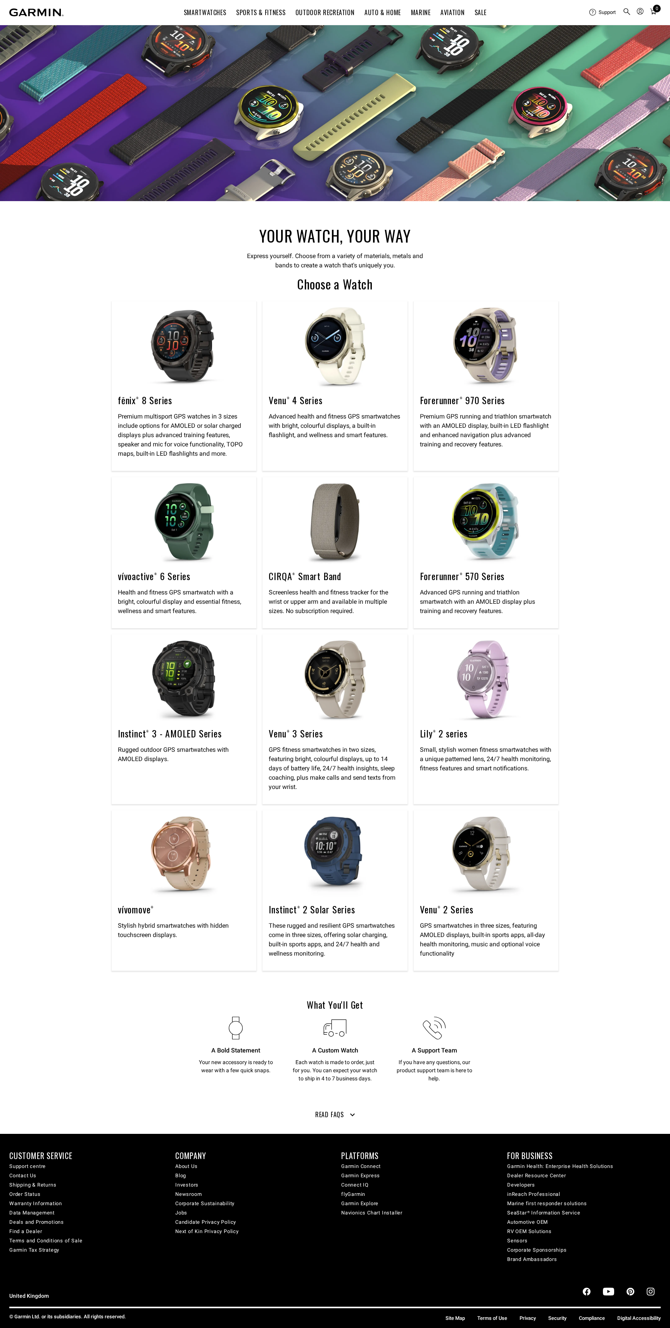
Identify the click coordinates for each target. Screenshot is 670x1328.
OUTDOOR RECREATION (325, 12)
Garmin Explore (359, 1203)
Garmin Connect (361, 1166)
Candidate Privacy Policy (205, 1222)
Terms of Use (492, 1318)
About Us (186, 1166)
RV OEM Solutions (529, 1231)
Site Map (455, 1318)
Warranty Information (35, 1203)
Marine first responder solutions (547, 1203)
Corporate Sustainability (205, 1203)
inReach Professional (533, 1194)
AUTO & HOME (382, 12)
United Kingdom (29, 1296)
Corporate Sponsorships (537, 1250)
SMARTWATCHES (205, 12)
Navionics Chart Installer (371, 1213)
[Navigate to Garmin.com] (36, 12)
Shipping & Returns (32, 1185)
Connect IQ (355, 1185)
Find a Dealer (25, 1231)
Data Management (32, 1213)
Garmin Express (360, 1175)
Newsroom (188, 1194)
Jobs (181, 1213)
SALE (481, 12)
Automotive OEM (527, 1222)
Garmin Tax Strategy (34, 1250)
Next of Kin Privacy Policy (207, 1231)
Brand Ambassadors (532, 1259)
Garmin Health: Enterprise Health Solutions (560, 1166)
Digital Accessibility (639, 1318)
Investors (187, 1185)
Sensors (517, 1241)
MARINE (421, 12)
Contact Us (22, 1175)
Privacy (528, 1318)
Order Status (25, 1194)
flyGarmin (353, 1194)
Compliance (592, 1318)
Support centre (27, 1166)
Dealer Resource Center (536, 1175)
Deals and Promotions (36, 1222)
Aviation (452, 12)
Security (557, 1318)
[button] (335, 1118)
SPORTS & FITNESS (260, 12)
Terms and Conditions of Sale (45, 1241)
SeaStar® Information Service (543, 1213)
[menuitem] (602, 12)
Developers (521, 1185)
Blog (180, 1175)
